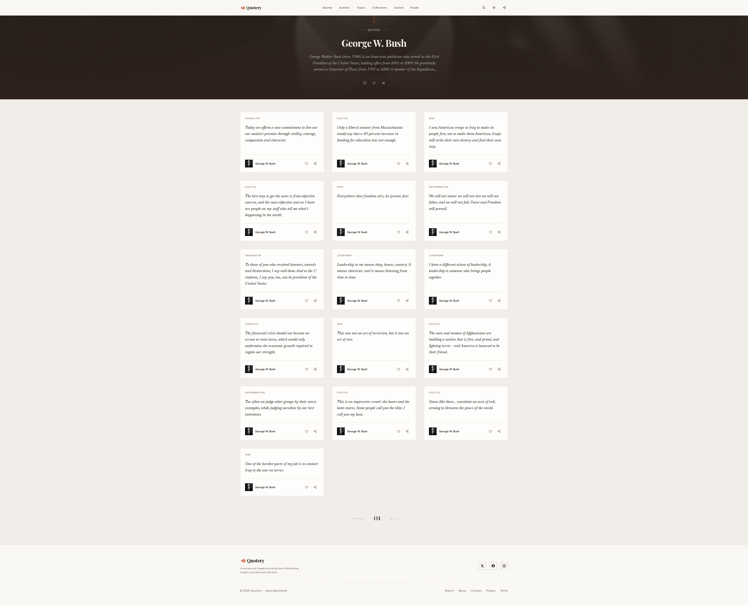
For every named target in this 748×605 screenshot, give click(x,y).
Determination (438, 186)
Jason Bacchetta (276, 590)
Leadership (344, 255)
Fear (340, 186)
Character (252, 118)
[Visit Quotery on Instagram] (504, 566)
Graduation (253, 255)
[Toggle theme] (494, 7)
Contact (476, 590)
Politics (342, 118)
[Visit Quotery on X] (482, 566)
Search (449, 590)
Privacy (491, 590)
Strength (251, 324)
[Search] (484, 7)
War (432, 118)
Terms (504, 590)
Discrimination (255, 392)
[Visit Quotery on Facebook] (493, 566)
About (462, 590)
